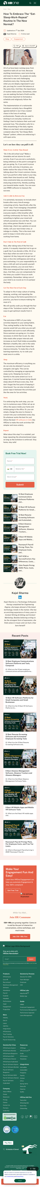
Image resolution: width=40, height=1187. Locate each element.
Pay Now (8, 1143)
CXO (21, 985)
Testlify (22, 1075)
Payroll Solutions (8, 1037)
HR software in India (24, 420)
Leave (5, 1023)
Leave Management (26, 1015)
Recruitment (7, 982)
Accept (20, 1180)
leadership (6, 1110)
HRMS (22, 1004)
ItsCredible (23, 1067)
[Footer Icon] (22, 1118)
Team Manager (24, 979)
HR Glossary (24, 1056)
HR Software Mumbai (9, 1050)
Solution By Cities (9, 1045)
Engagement (18, 39)
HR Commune (25, 1050)
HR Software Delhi (8, 1056)
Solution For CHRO (25, 977)
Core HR (5, 979)
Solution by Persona (27, 974)
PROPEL (5, 1018)
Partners (5, 1108)
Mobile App (23, 996)
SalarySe (23, 1086)
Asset (5, 1004)
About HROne (7, 1091)
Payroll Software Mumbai (11, 1067)
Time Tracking (7, 1034)
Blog (9, 9)
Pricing (5, 1100)
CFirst (22, 1081)
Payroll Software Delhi (10, 1075)
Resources (24, 1045)
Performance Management (28, 1010)
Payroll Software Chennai (11, 1078)
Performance (7, 1001)
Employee (23, 982)
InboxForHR (24, 993)
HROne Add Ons (26, 1097)
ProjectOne (6, 1009)
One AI (5, 1020)
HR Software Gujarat (9, 1048)
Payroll (5, 993)
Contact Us (6, 1105)
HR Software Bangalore (10, 1053)
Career (5, 1094)
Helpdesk (6, 998)
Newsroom (6, 1097)
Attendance (6, 990)
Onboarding (23, 1108)
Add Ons (5, 1026)
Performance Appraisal (27, 1012)
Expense (5, 996)
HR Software (7, 977)
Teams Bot (23, 1100)
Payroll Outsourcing (9, 1039)
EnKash (22, 1078)
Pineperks (23, 1072)
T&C (23, 1168)
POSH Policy (18, 1168)
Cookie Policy (10, 1176)
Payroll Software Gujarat (10, 1064)
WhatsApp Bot (24, 1103)
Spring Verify (24, 1083)
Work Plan (23, 1106)
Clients (5, 1102)
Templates (23, 1059)
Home (5, 9)
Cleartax (22, 1089)
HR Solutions (7, 1031)
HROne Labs (24, 990)
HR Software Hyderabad (10, 1061)
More (5, 1015)
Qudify (22, 1092)
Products (6, 974)
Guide (22, 1001)
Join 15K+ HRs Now (20, 936)
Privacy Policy (19, 1176)
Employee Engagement (27, 1007)
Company (6, 1088)
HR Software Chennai (9, 1059)
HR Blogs (23, 1048)
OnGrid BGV (23, 1070)
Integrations (6, 1028)
